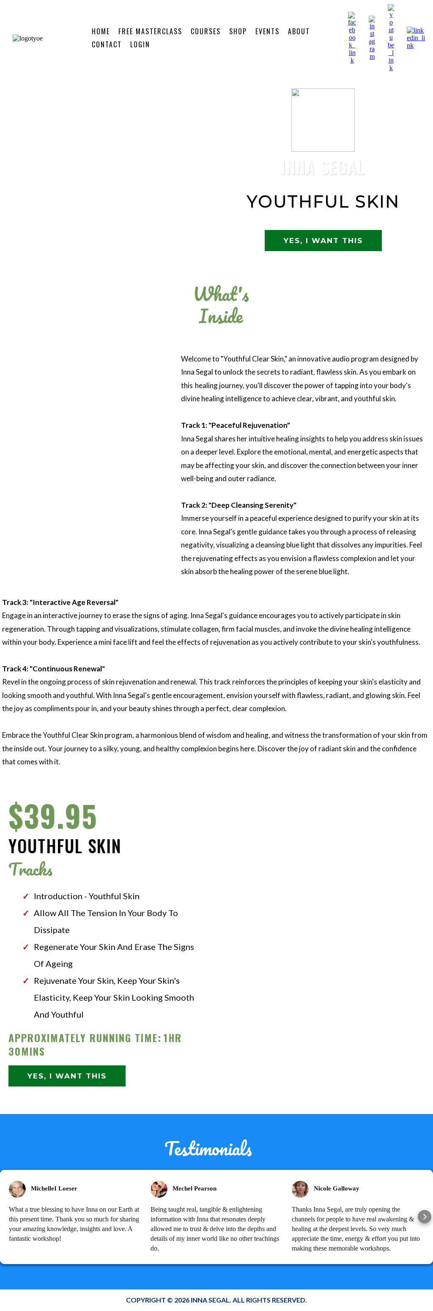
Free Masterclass (150, 31)
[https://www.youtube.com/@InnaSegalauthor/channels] (391, 37)
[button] (8, 1216)
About (299, 31)
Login (140, 44)
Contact (107, 44)
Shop (238, 31)
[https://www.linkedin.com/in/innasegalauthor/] (417, 37)
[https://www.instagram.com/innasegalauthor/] (372, 37)
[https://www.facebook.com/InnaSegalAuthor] (352, 37)
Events (267, 31)
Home (101, 31)
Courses (206, 31)
